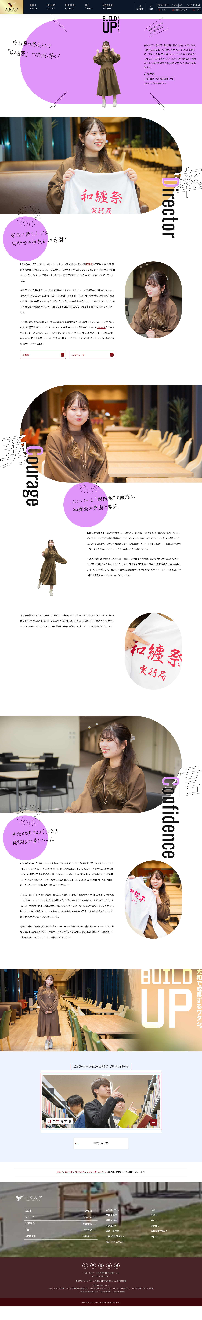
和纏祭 (89, 264)
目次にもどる (101, 1143)
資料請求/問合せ (180, 10)
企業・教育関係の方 (115, 1236)
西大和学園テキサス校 (121, 1288)
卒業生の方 (111, 1225)
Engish (154, 1236)
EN (196, 10)
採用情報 (122, 1281)
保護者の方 (111, 1220)
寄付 (181, 5)
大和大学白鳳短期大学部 (89, 1291)
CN (199, 10)
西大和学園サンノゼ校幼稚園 (142, 1288)
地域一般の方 (112, 1231)
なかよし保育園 (119, 1291)
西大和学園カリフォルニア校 (100, 1288)
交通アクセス (80, 1281)
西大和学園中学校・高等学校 (77, 1288)
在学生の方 (111, 1215)
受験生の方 (111, 1209)
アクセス (164, 10)
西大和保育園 (106, 1291)
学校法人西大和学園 (56, 1288)
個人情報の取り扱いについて (107, 1281)
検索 (153, 1209)
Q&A (176, 5)
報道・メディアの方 (115, 1241)
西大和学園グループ (165, 5)
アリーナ (101, 327)
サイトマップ (91, 1281)
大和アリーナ (78, 354)
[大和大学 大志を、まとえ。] (11, 7)
